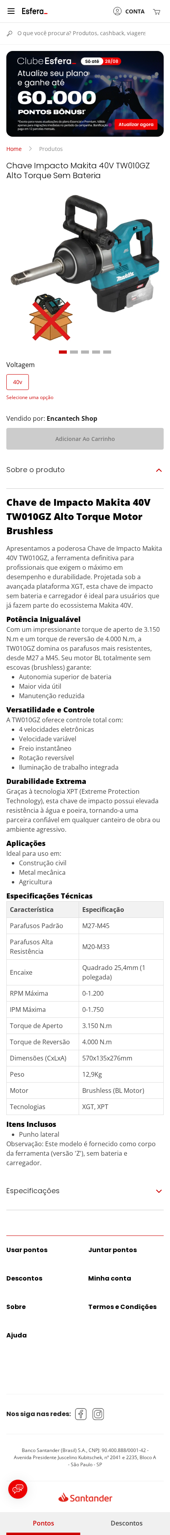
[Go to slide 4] (96, 352)
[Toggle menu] (11, 11)
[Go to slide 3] (85, 352)
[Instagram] (98, 1414)
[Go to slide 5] (107, 352)
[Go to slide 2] (74, 352)
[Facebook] (81, 1414)
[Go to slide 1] (63, 352)
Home (14, 149)
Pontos (43, 1523)
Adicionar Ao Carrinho (85, 439)
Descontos (127, 1523)
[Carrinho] (158, 11)
